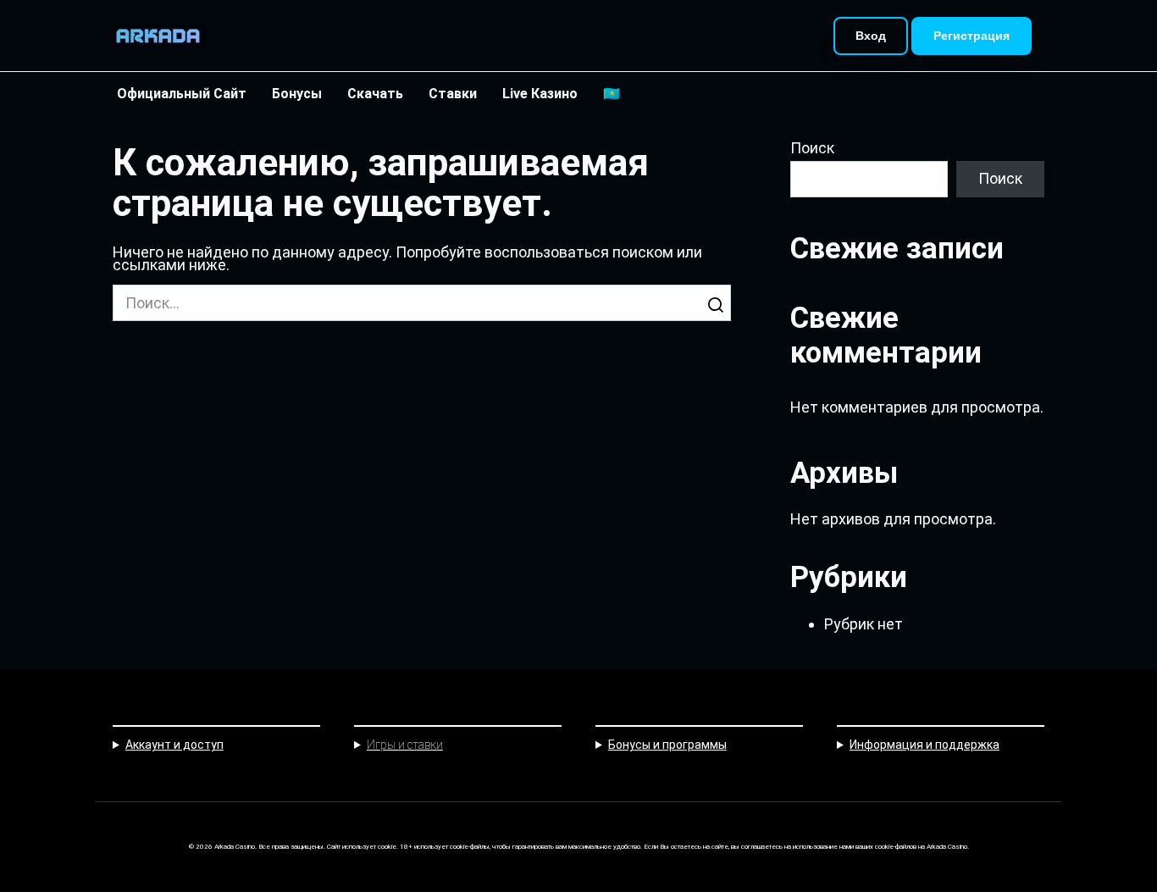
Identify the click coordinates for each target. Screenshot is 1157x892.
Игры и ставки (405, 745)
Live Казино (540, 94)
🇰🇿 (611, 94)
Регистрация (971, 35)
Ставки (453, 94)
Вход (870, 35)
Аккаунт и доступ (174, 745)
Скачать (375, 94)
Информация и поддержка (924, 745)
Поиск (812, 148)
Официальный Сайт (181, 94)
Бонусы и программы (667, 745)
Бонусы (297, 94)
